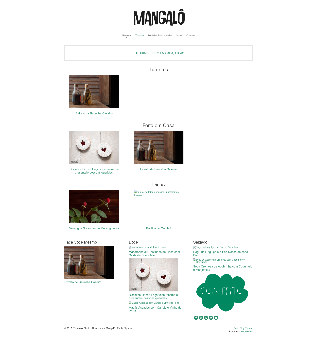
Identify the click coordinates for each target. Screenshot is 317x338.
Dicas (179, 53)
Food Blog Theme (243, 328)
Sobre (179, 35)
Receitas (126, 35)
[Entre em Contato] (223, 292)
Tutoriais (139, 35)
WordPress (247, 331)
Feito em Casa (162, 53)
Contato (190, 35)
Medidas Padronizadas (160, 35)
